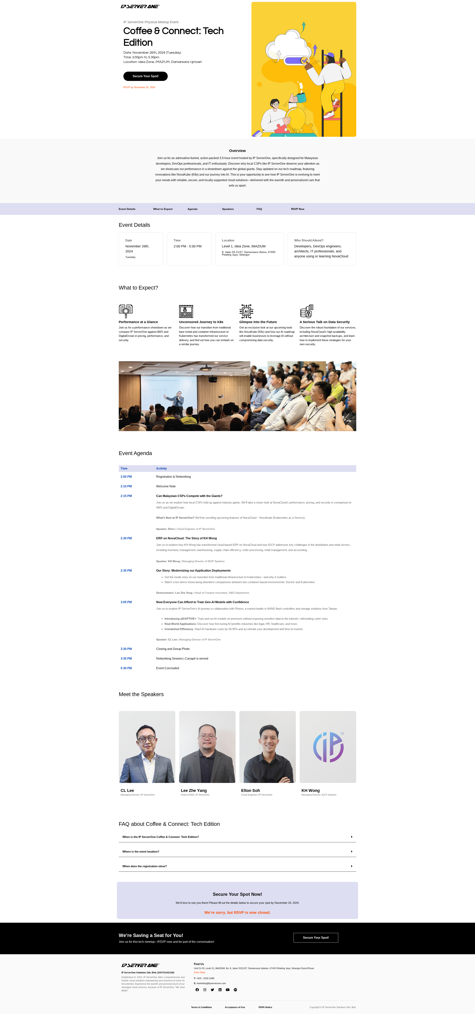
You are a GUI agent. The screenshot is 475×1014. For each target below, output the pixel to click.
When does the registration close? (144, 866)
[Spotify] (235, 989)
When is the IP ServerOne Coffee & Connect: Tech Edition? (160, 836)
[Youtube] (227, 989)
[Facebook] (197, 989)
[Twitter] (212, 989)
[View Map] (199, 972)
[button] (145, 76)
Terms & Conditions (201, 1007)
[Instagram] (205, 989)
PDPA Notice (265, 1007)
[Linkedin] (220, 989)
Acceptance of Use (235, 1007)
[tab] (237, 836)
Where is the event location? (140, 851)
